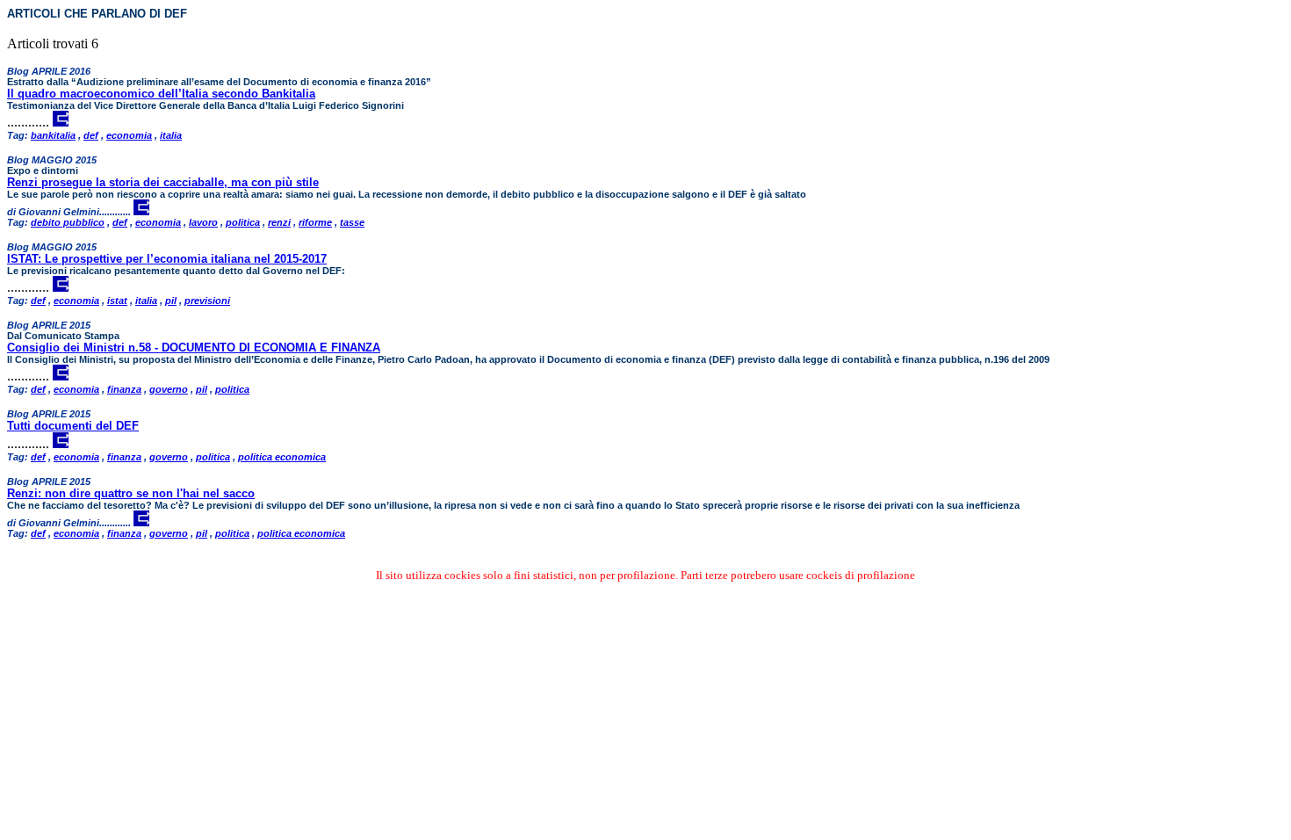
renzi (279, 222)
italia (171, 135)
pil (171, 300)
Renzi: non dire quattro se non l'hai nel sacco (131, 493)
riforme (315, 222)
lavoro (203, 222)
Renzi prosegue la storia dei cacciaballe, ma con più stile (163, 182)
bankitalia (53, 135)
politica (243, 222)
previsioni (207, 300)
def (90, 135)
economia (129, 135)
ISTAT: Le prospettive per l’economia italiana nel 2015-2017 (167, 258)
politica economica (282, 457)
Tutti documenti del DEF (73, 425)
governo (168, 389)
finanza (124, 389)
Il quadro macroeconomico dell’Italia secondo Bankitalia (161, 93)
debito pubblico (68, 222)
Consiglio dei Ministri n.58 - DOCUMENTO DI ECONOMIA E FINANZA (193, 347)
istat (117, 300)
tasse (352, 222)
